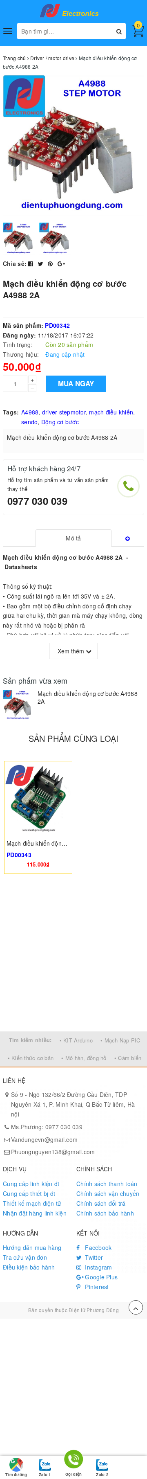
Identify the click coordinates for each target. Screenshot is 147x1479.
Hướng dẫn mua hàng (32, 1247)
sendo (29, 422)
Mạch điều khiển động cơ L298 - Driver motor (66, 843)
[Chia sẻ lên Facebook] (31, 263)
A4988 (29, 412)
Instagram (97, 1267)
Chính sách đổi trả (101, 1203)
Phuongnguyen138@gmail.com (53, 1152)
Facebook (97, 1247)
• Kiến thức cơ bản (31, 1058)
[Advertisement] (73, 953)
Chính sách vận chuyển (107, 1193)
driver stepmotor (64, 412)
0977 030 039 (37, 501)
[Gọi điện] (74, 1460)
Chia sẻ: (15, 263)
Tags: (11, 412)
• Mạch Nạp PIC (120, 1040)
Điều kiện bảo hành (29, 1267)
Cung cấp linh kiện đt (31, 1184)
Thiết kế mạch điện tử (32, 1203)
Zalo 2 (102, 1474)
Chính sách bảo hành (105, 1213)
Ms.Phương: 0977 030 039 (46, 1127)
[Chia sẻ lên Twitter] (41, 263)
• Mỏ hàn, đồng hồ (83, 1058)
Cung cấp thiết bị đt (29, 1193)
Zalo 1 (45, 1474)
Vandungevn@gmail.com (44, 1139)
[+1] (61, 263)
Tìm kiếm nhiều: (30, 1040)
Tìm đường (16, 1474)
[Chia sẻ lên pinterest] (51, 263)
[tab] (74, 538)
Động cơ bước (60, 422)
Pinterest (96, 1287)
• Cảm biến (128, 1058)
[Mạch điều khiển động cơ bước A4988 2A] (18, 705)
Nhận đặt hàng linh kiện (35, 1213)
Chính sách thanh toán (106, 1184)
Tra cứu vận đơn (25, 1257)
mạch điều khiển (111, 412)
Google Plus (100, 1277)
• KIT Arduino (76, 1040)
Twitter (93, 1257)
